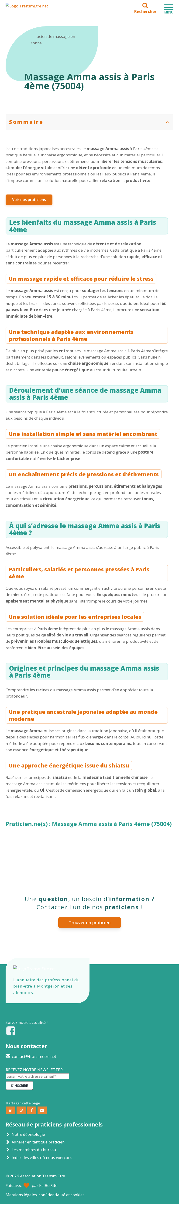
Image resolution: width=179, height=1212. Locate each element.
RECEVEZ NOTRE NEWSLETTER (34, 1069)
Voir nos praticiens (29, 199)
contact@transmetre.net (34, 1056)
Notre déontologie (28, 1134)
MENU (168, 12)
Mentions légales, (45, 1194)
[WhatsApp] (21, 1110)
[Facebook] (31, 1110)
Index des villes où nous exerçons (42, 1157)
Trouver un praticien (89, 922)
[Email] (42, 1110)
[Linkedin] (10, 1110)
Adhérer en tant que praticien (38, 1142)
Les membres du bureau (34, 1149)
